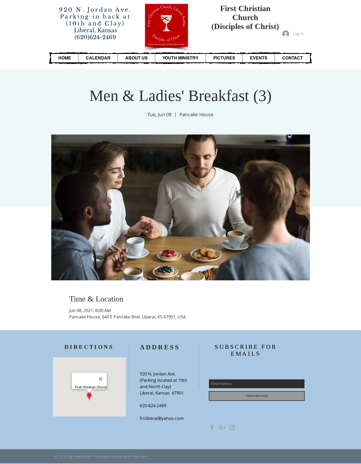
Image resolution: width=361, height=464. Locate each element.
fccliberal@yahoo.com (162, 418)
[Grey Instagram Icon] (232, 427)
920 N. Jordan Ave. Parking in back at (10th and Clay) (95, 16)
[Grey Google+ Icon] (222, 427)
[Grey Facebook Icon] (212, 427)
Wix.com (139, 456)
